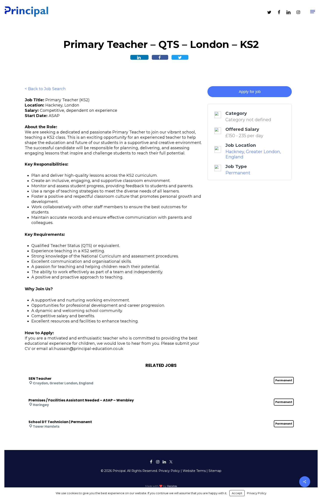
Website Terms (194, 471)
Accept (237, 493)
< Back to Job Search (45, 88)
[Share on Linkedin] (139, 57)
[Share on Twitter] (180, 57)
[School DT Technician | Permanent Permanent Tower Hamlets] (161, 416)
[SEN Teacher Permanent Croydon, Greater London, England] (161, 372)
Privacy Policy (169, 471)
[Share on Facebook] (160, 57)
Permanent (237, 172)
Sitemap (215, 471)
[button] (313, 11)
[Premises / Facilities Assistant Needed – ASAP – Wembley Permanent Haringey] (161, 394)
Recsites (172, 486)
